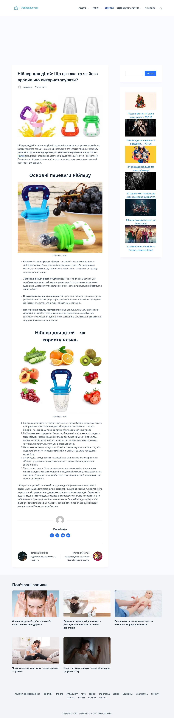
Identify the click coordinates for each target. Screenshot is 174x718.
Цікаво (116, 694)
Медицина (128, 694)
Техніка (71, 698)
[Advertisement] (87, 37)
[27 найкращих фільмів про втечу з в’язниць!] (140, 154)
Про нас (59, 694)
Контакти (48, 694)
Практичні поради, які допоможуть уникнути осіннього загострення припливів (82, 624)
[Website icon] (57, 535)
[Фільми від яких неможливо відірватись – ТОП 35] (140, 127)
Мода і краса (142, 694)
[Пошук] (161, 8)
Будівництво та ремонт (128, 8)
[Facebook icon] (52, 535)
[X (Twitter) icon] (63, 535)
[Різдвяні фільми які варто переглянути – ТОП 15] (140, 101)
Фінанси (92, 698)
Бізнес (92, 694)
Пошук (150, 73)
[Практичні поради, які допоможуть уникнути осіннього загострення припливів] (87, 603)
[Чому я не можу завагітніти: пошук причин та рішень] (35, 650)
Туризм (81, 698)
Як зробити (150, 8)
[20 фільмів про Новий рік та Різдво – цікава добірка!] (140, 234)
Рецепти (82, 8)
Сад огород (104, 694)
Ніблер (21, 156)
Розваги (155, 694)
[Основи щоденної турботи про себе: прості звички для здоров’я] (35, 603)
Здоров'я (41, 87)
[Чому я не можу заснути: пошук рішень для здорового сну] (87, 650)
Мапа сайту (72, 694)
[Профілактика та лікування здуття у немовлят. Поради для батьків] (138, 603)
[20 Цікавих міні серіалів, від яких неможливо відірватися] (140, 181)
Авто (83, 694)
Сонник (102, 698)
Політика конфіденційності (27, 694)
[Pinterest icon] (68, 535)
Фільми (95, 8)
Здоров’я (109, 8)
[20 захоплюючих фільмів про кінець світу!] (140, 207)
